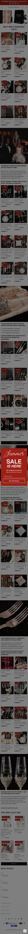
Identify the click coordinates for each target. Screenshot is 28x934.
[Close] (25, 450)
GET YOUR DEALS (14, 481)
